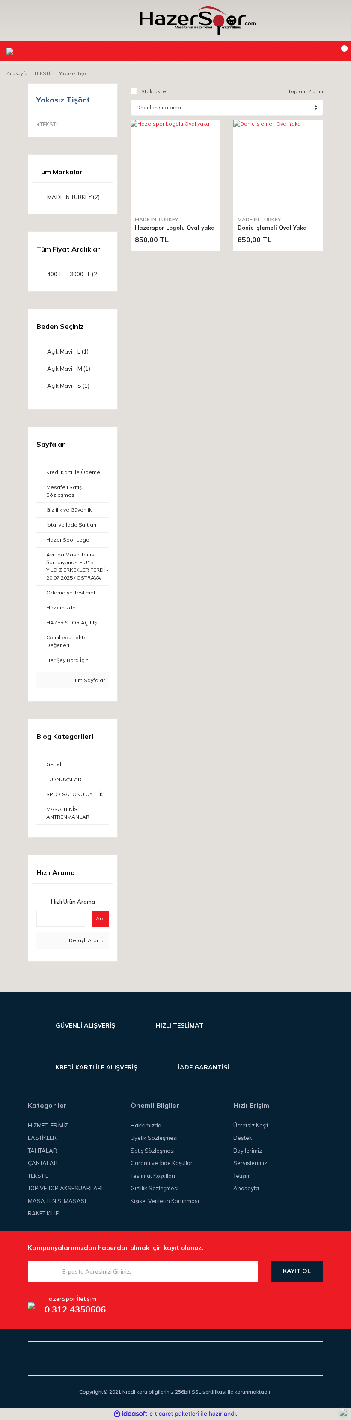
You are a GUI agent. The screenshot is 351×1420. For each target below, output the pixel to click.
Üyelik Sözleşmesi (154, 1137)
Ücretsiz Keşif (250, 1125)
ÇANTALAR (43, 1162)
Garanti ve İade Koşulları (162, 1162)
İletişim (242, 1175)
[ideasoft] (130, 1414)
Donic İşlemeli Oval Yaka (272, 227)
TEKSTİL (38, 1175)
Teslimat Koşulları (153, 1175)
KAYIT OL (297, 1271)
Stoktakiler (154, 91)
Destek (242, 1137)
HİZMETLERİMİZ (48, 1125)
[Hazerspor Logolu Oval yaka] (175, 165)
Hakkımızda (146, 1125)
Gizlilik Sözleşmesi (154, 1188)
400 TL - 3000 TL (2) (73, 274)
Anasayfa (246, 1188)
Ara (100, 918)
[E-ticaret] (174, 1413)
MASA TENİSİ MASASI (57, 1200)
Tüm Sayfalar (88, 680)
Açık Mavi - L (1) (68, 351)
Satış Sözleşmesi (153, 1150)
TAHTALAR (42, 1150)
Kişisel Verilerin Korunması (165, 1200)
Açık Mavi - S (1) (68, 385)
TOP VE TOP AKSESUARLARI (65, 1188)
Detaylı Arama (86, 940)
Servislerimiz (250, 1162)
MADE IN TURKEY (156, 219)
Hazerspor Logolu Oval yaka (175, 227)
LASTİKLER (42, 1137)
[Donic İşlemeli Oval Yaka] (278, 165)
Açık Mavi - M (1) (68, 368)
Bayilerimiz (247, 1150)
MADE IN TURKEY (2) (73, 196)
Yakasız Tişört (74, 73)
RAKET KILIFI (44, 1213)
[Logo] (198, 20)
